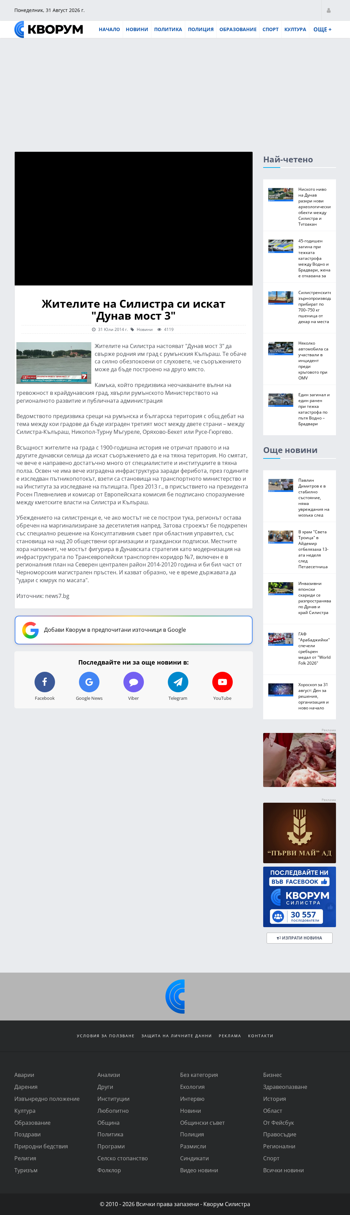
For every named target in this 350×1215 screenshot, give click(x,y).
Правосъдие (279, 1134)
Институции (113, 1098)
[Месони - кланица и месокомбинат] (299, 784)
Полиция (201, 29)
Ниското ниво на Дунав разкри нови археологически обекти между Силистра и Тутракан (314, 206)
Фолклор (109, 1170)
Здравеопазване (285, 1086)
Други (105, 1086)
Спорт (270, 29)
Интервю (192, 1098)
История (274, 1098)
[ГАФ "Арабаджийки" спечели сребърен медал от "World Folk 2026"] (280, 639)
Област (272, 1110)
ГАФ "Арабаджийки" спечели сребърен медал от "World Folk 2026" (314, 648)
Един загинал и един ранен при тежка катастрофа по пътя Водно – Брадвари (314, 409)
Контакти (260, 1035)
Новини (137, 29)
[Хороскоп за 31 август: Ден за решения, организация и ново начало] (280, 689)
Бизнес (272, 1074)
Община (108, 1122)
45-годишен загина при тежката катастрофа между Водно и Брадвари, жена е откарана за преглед (314, 261)
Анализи (108, 1074)
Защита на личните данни (177, 1035)
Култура (295, 29)
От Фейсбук (278, 1122)
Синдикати (194, 1158)
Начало (109, 29)
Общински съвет (202, 1122)
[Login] (329, 10)
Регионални (279, 1146)
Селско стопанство (122, 1158)
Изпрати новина (301, 938)
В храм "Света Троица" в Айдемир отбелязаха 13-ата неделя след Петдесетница (313, 549)
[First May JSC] (299, 833)
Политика (168, 29)
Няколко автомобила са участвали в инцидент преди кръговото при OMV (313, 360)
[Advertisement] (175, 90)
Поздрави (27, 1134)
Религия (25, 1158)
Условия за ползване (106, 1035)
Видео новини (199, 1170)
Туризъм (26, 1170)
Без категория (199, 1074)
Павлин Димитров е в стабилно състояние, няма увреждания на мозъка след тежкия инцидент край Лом (313, 506)
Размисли (193, 1146)
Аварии (24, 1074)
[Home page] (48, 29)
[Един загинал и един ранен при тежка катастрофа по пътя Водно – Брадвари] (280, 399)
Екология (192, 1086)
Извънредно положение (47, 1098)
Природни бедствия (41, 1146)
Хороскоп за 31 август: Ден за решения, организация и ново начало (313, 696)
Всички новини (283, 1170)
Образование (238, 29)
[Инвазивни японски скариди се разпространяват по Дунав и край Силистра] (280, 588)
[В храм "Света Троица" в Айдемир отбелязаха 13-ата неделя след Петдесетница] (280, 537)
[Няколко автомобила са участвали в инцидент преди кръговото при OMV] (280, 348)
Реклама (230, 1035)
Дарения (26, 1086)
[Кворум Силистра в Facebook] (299, 897)
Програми (111, 1146)
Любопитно (113, 1110)
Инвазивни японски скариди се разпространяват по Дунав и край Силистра (315, 597)
